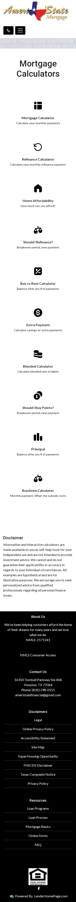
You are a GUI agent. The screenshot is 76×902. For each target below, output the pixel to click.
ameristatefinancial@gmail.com (38, 695)
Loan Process (38, 817)
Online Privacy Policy (38, 729)
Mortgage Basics (38, 826)
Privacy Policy (38, 783)
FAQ (38, 845)
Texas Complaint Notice (38, 774)
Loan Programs (38, 808)
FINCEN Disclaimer (38, 765)
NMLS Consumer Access (38, 655)
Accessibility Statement (38, 738)
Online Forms (38, 836)
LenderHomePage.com (51, 896)
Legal (38, 720)
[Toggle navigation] (20, 30)
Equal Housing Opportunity (38, 756)
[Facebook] (39, 888)
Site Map (38, 747)
